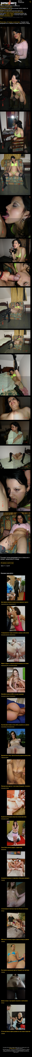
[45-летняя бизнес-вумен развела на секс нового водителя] (16, 1017)
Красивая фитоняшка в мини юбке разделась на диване (15, 725)
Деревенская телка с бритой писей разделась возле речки (15, 755)
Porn (1, 18)
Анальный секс (4, 604)
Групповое (12, 696)
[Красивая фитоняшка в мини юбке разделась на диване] (16, 710)
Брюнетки (11, 604)
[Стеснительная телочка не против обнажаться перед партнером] (16, 894)
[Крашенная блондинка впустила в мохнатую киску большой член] (16, 802)
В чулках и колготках (7, 563)
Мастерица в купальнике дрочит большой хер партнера (15, 970)
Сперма (3, 880)
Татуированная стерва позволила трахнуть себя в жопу (15, 633)
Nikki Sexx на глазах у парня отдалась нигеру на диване (15, 939)
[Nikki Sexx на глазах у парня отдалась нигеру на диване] (16, 925)
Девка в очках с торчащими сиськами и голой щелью (14, 1001)
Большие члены (5, 696)
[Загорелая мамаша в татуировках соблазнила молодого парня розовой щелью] (16, 864)
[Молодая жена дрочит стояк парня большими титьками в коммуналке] (16, 772)
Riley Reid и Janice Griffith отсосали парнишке (12, 694)
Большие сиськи (5, 634)
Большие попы (10, 726)
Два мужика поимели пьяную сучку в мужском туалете (14, 602)
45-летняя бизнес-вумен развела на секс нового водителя (15, 1031)
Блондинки (3, 726)
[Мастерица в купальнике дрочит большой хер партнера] (16, 956)
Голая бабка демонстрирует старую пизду (11, 847)
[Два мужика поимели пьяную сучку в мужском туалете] (16, 588)
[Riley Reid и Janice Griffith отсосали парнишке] (16, 680)
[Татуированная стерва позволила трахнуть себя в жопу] (16, 618)
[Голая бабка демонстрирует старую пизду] (16, 833)
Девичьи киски (4, 757)
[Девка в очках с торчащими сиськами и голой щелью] (16, 986)
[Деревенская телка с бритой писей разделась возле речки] (16, 741)
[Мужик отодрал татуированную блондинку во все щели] (16, 649)
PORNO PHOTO (12, 1048)
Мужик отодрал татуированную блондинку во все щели (15, 663)
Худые (2, 910)
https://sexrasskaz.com (6, 16)
